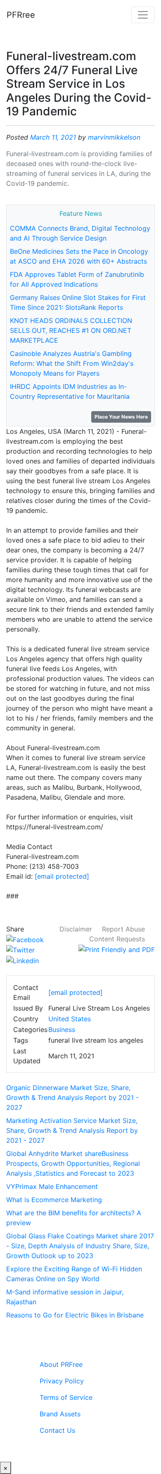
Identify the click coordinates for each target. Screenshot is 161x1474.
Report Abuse (123, 929)
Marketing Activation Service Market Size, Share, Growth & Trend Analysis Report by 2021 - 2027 (72, 1130)
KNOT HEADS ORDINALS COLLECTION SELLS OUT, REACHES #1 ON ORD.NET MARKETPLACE (71, 330)
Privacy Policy (62, 1381)
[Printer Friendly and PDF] (116, 949)
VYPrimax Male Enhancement (52, 1186)
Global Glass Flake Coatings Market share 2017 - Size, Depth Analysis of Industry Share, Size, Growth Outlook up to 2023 (80, 1246)
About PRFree (61, 1364)
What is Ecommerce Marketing (54, 1200)
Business (61, 1029)
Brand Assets (60, 1414)
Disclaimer (75, 929)
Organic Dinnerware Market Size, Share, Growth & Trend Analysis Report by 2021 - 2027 (72, 1097)
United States (69, 1019)
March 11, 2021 (53, 137)
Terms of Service (66, 1397)
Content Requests (117, 939)
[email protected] (62, 876)
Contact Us (57, 1430)
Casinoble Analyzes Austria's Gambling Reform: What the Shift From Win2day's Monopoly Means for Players (71, 363)
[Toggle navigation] (142, 15)
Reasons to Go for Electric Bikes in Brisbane (75, 1315)
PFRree (21, 15)
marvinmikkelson (114, 137)
